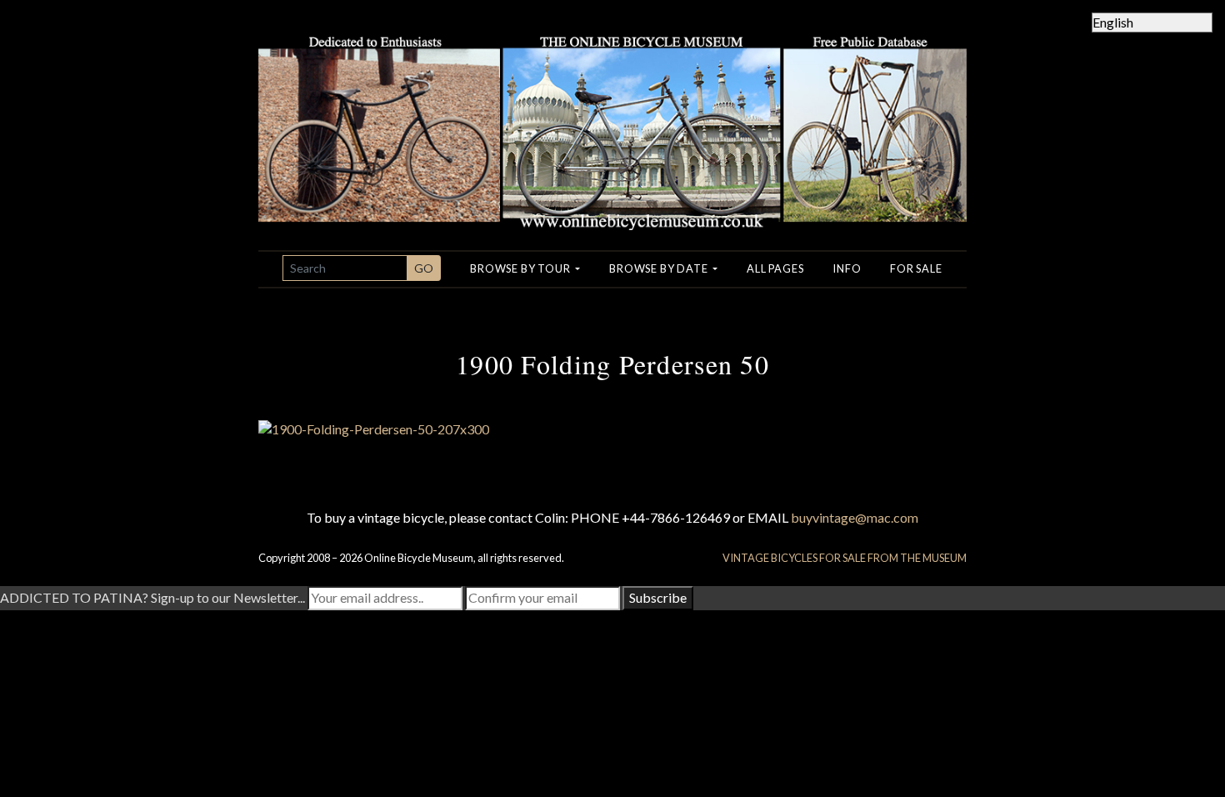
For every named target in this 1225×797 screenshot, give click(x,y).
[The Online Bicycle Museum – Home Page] (612, 113)
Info (846, 268)
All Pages (775, 268)
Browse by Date (659, 268)
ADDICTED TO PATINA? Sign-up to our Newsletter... (152, 597)
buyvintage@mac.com (854, 517)
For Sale (916, 268)
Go (423, 268)
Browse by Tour (521, 268)
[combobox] (345, 268)
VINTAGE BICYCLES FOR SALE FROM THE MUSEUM (844, 557)
